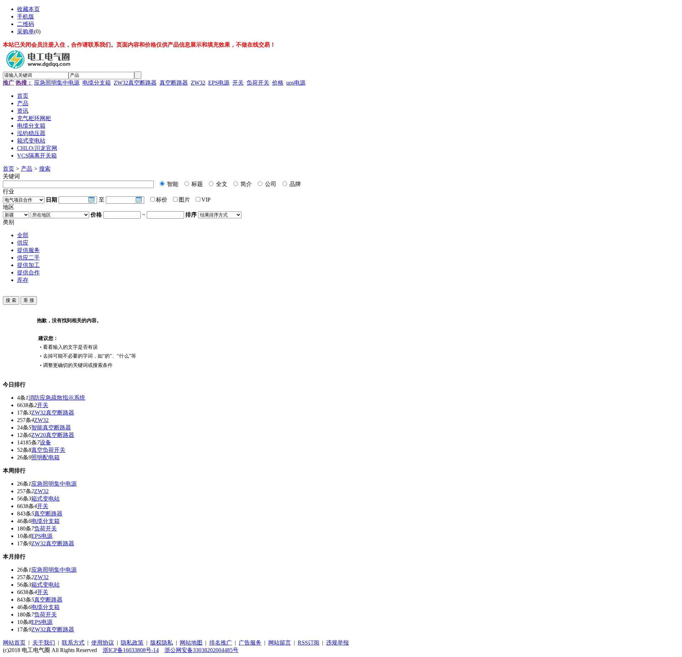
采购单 (25, 31)
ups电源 (295, 83)
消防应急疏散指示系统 (56, 398)
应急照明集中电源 (57, 83)
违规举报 (337, 643)
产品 (26, 169)
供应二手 (28, 258)
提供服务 (28, 250)
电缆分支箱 (96, 83)
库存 (22, 280)
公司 (270, 184)
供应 (22, 243)
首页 (8, 169)
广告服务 (250, 643)
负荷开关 (258, 83)
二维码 (25, 24)
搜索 (44, 169)
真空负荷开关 (48, 450)
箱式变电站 (45, 499)
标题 (196, 184)
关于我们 (43, 643)
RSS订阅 (308, 643)
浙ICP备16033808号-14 (131, 650)
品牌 (294, 184)
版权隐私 (161, 643)
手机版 (25, 17)
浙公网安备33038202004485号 (201, 650)
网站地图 (191, 643)
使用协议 (102, 643)
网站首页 (14, 643)
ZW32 (198, 83)
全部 (22, 235)
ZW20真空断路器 (52, 435)
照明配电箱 (45, 457)
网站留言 (279, 643)
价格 (277, 83)
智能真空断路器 (51, 427)
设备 (45, 442)
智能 (172, 184)
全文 (221, 184)
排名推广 (220, 643)
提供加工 (28, 265)
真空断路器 (173, 83)
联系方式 (73, 643)
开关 (238, 83)
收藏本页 (28, 9)
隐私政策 (132, 643)
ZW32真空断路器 (135, 83)
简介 (245, 184)
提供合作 (28, 272)
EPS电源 (218, 83)
